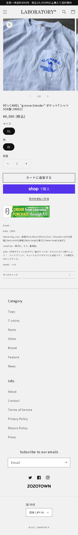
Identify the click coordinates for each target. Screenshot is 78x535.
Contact (14, 401)
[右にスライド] (47, 96)
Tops (11, 312)
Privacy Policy (18, 419)
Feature (13, 357)
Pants (12, 330)
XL (9, 131)
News (12, 366)
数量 (5, 156)
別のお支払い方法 (39, 198)
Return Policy (18, 428)
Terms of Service (20, 410)
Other (12, 339)
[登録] (65, 462)
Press (12, 437)
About (12, 392)
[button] (5, 11)
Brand (12, 348)
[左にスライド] (30, 96)
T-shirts (14, 321)
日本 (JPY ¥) (36, 512)
